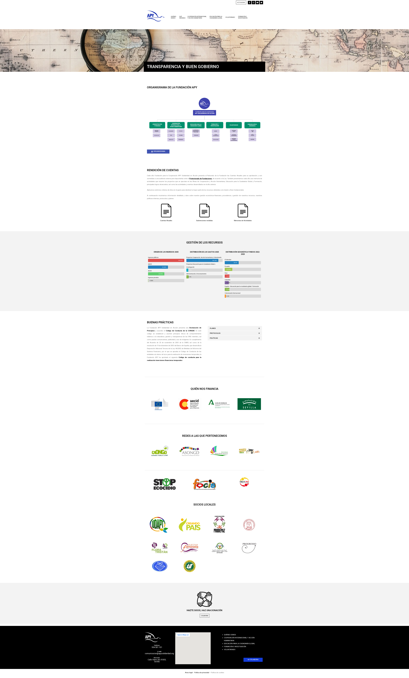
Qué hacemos (182, 17)
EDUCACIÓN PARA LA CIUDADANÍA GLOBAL (239, 644)
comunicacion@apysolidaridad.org (159, 653)
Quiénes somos (173, 17)
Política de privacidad (201, 673)
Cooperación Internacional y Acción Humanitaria (196, 17)
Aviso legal (189, 673)
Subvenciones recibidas (204, 221)
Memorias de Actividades (243, 221)
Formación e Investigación (242, 17)
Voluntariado (230, 17)
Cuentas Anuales (166, 221)
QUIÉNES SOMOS (230, 635)
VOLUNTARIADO (229, 650)
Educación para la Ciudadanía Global (216, 17)
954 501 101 (157, 647)
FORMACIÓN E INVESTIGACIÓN (235, 647)
